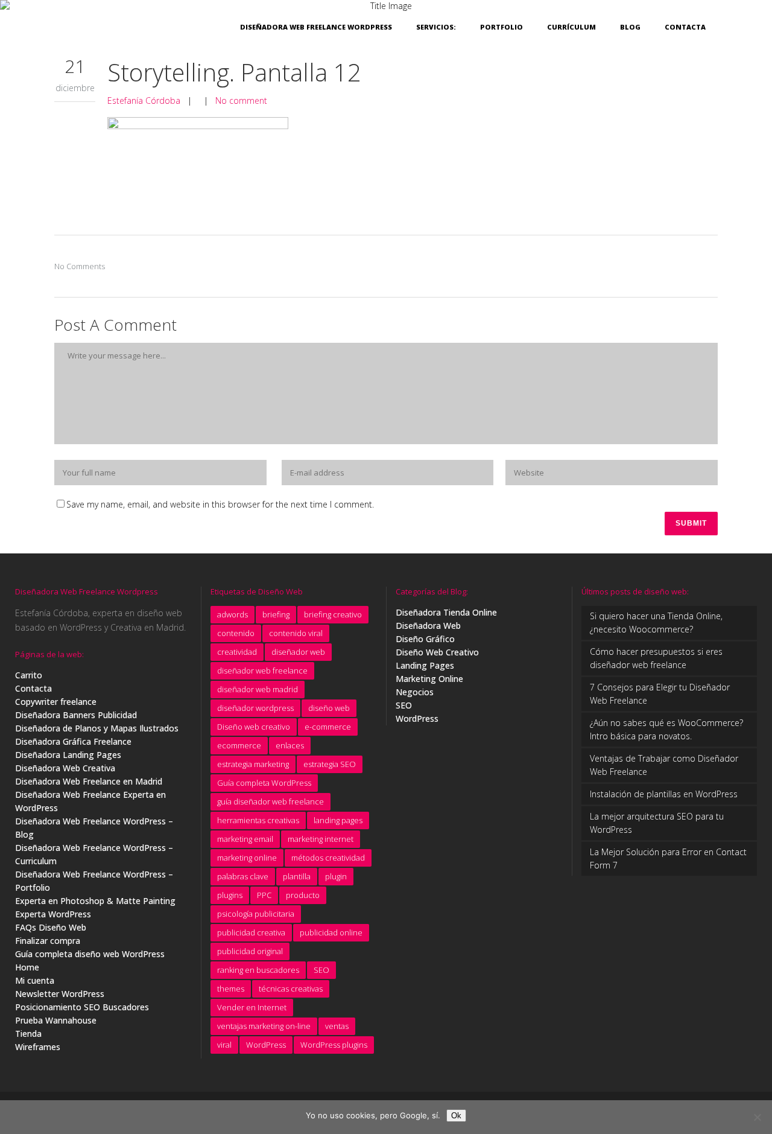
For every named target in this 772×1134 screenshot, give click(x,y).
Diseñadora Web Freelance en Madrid (88, 781)
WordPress (266, 1044)
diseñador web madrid (257, 689)
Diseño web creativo (253, 726)
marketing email (245, 838)
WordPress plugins (333, 1044)
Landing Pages (425, 665)
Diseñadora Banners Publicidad (76, 715)
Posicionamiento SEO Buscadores (82, 1007)
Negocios (415, 692)
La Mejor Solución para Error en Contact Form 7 (668, 858)
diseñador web (298, 651)
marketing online (247, 857)
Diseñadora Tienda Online (446, 612)
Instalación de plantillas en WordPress (664, 794)
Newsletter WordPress (59, 993)
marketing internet (320, 838)
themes (230, 988)
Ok (456, 1115)
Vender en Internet (251, 1007)
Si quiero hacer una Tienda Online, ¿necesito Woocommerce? (656, 622)
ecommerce (239, 745)
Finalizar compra (47, 940)
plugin (336, 876)
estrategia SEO (329, 764)
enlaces (290, 745)
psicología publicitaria (255, 913)
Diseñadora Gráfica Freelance (73, 741)
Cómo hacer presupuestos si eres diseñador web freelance (656, 658)
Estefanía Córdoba (143, 100)
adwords (232, 614)
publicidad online (331, 932)
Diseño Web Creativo (437, 652)
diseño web (329, 707)
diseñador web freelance (262, 670)
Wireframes (37, 1047)
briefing (276, 614)
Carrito (28, 675)
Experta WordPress (53, 914)
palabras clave (242, 876)
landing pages (338, 820)
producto (303, 895)
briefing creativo (333, 614)
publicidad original (250, 951)
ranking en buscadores (258, 969)
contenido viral (296, 633)
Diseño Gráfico (425, 639)
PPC (264, 895)
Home (27, 967)
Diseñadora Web (428, 625)
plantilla (297, 876)
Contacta (33, 688)
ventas (337, 1026)
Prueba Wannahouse (55, 1020)
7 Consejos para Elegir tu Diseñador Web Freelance (660, 693)
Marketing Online (429, 678)
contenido (236, 633)
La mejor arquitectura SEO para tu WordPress (657, 823)
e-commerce (328, 726)
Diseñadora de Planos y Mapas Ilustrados (97, 728)
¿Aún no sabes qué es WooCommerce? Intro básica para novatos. (666, 729)
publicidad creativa (251, 932)
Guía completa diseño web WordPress (90, 954)
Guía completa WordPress (264, 782)
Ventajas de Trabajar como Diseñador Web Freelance (664, 765)
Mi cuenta (34, 980)
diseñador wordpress (255, 707)
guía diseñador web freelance (270, 801)
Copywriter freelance (55, 701)
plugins (229, 895)
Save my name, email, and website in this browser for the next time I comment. (220, 504)
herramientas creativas (258, 820)
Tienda (28, 1033)
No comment (241, 100)
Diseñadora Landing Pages (68, 754)
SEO (321, 969)
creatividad (237, 651)
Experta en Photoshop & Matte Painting (95, 900)
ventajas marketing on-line (264, 1026)
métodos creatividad (328, 857)
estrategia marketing (253, 764)
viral (224, 1044)
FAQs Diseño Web (50, 927)
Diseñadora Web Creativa (65, 768)
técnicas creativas (291, 988)
